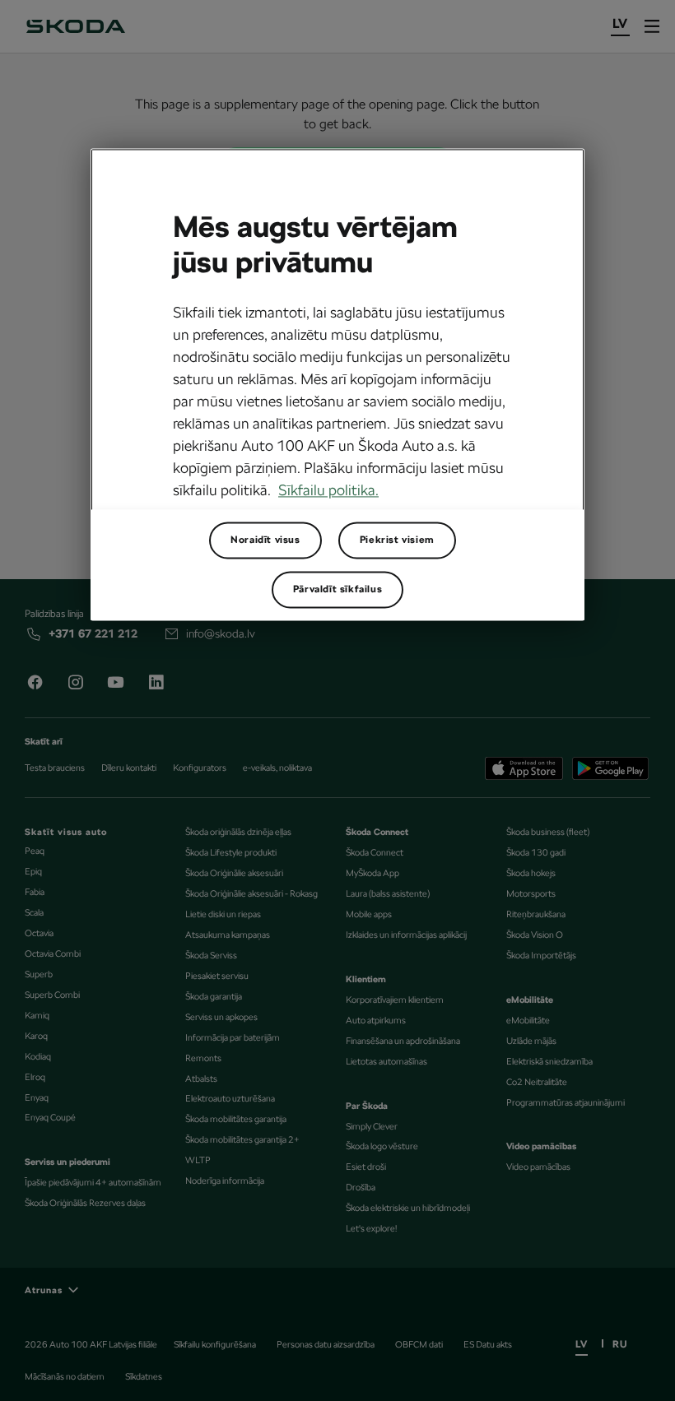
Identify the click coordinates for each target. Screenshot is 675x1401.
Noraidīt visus (265, 540)
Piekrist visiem (397, 540)
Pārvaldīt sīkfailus (337, 590)
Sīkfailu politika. (328, 490)
